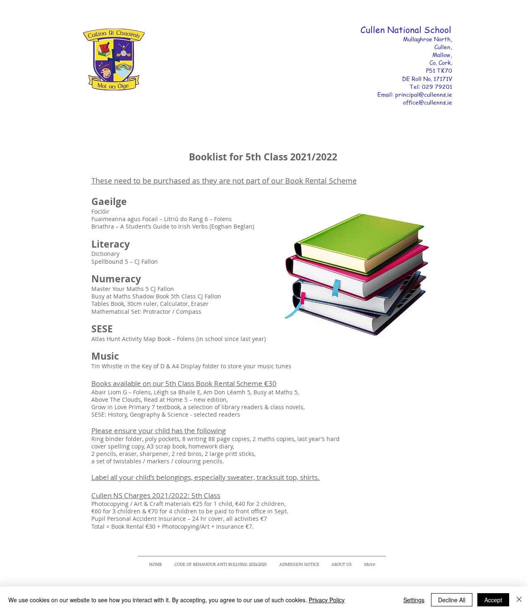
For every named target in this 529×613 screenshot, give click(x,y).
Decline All (451, 600)
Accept (493, 600)
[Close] (519, 599)
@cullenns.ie (436, 94)
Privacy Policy (327, 600)
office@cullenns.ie (427, 102)
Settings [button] (413, 600)
